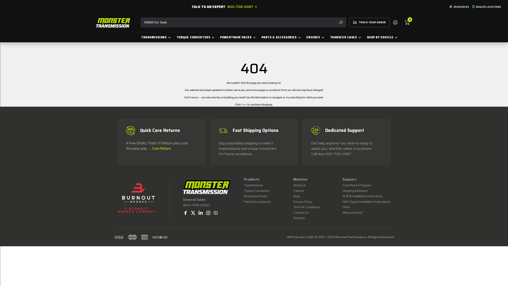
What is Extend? (353, 213)
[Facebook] (185, 213)
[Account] (395, 22)
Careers (298, 191)
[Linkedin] (200, 213)
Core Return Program (357, 185)
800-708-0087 (240, 7)
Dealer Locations (488, 7)
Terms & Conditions (306, 207)
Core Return (161, 148)
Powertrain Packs (255, 196)
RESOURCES (461, 7)
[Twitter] (193, 213)
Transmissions (253, 185)
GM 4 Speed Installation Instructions (366, 202)
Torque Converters (256, 191)
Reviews (299, 218)
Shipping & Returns (355, 191)
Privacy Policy (302, 202)
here (244, 104)
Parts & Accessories (257, 202)
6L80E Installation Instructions (362, 196)
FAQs (346, 207)
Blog (296, 196)
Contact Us (300, 213)
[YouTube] (215, 213)
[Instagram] (208, 213)
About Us (299, 185)
